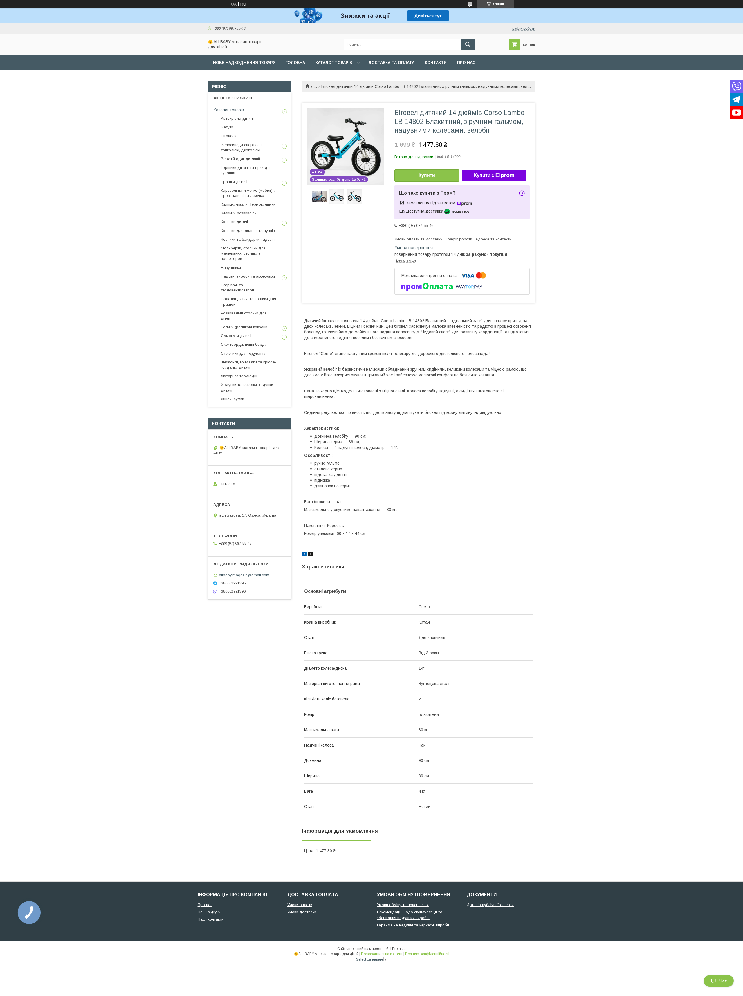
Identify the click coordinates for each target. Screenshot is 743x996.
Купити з (484, 175)
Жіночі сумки (232, 399)
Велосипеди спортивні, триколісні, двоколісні (241, 147)
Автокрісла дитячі (237, 118)
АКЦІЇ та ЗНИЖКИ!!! (233, 98)
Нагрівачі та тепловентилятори (237, 287)
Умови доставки (301, 912)
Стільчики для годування (243, 353)
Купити (427, 175)
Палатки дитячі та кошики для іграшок (248, 301)
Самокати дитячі (236, 336)
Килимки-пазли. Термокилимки (248, 204)
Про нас (466, 62)
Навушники (231, 267)
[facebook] (304, 555)
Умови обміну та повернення (403, 905)
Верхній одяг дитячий (240, 159)
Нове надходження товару (244, 62)
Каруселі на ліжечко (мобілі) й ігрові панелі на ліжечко (248, 193)
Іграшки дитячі (234, 182)
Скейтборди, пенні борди (244, 344)
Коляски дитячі (234, 222)
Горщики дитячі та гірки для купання (246, 170)
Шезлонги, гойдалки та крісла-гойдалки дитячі (248, 365)
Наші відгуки (209, 912)
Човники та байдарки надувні (248, 239)
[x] (310, 555)
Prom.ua (399, 949)
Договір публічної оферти (490, 905)
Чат (723, 981)
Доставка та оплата (391, 62)
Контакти (436, 62)
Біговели (229, 136)
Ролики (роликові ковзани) (245, 327)
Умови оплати (299, 905)
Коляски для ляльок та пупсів (248, 231)
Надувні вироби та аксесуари (248, 276)
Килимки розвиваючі (239, 213)
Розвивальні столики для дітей (243, 315)
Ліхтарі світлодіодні (239, 376)
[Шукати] (468, 44)
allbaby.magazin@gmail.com (244, 575)
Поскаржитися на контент (382, 954)
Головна (295, 62)
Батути (227, 127)
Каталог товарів (333, 62)
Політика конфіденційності (427, 954)
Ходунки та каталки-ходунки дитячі (247, 387)
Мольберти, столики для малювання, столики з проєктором (243, 253)
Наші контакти (210, 919)
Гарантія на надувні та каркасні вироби (413, 925)
